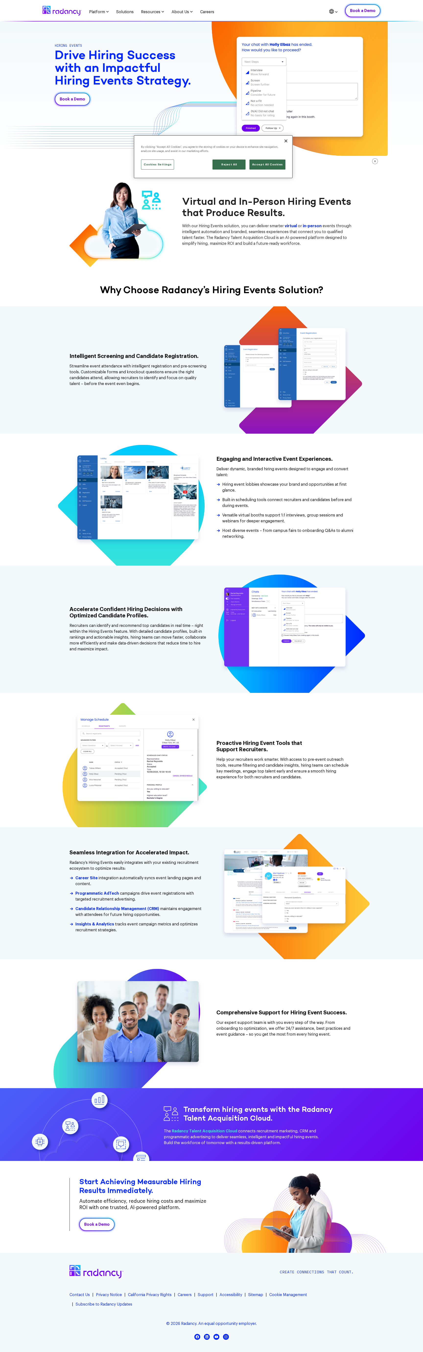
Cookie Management (288, 1295)
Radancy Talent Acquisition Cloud (204, 1131)
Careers (185, 1295)
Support (205, 1295)
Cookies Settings (157, 164)
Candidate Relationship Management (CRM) (117, 909)
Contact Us (80, 1295)
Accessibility (231, 1295)
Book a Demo (363, 11)
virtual (291, 226)
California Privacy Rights (150, 1295)
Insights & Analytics (94, 924)
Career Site (86, 878)
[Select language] (333, 12)
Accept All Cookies (267, 164)
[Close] (286, 141)
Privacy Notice (109, 1295)
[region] (213, 156)
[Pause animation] (375, 161)
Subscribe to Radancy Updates (104, 1304)
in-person (312, 226)
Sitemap (255, 1295)
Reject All (229, 164)
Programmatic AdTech (97, 893)
